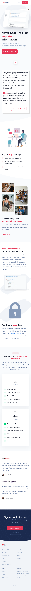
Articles (19, 552)
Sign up (25, 2)
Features (4, 552)
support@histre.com (22, 571)
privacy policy (16, 333)
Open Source (5, 577)
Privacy (4, 574)
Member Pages (6, 564)
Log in (18, 2)
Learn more (6, 234)
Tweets (19, 555)
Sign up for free (8, 51)
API (3, 558)
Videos (19, 558)
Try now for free (18, 109)
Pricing (4, 561)
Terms (3, 571)
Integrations (5, 555)
